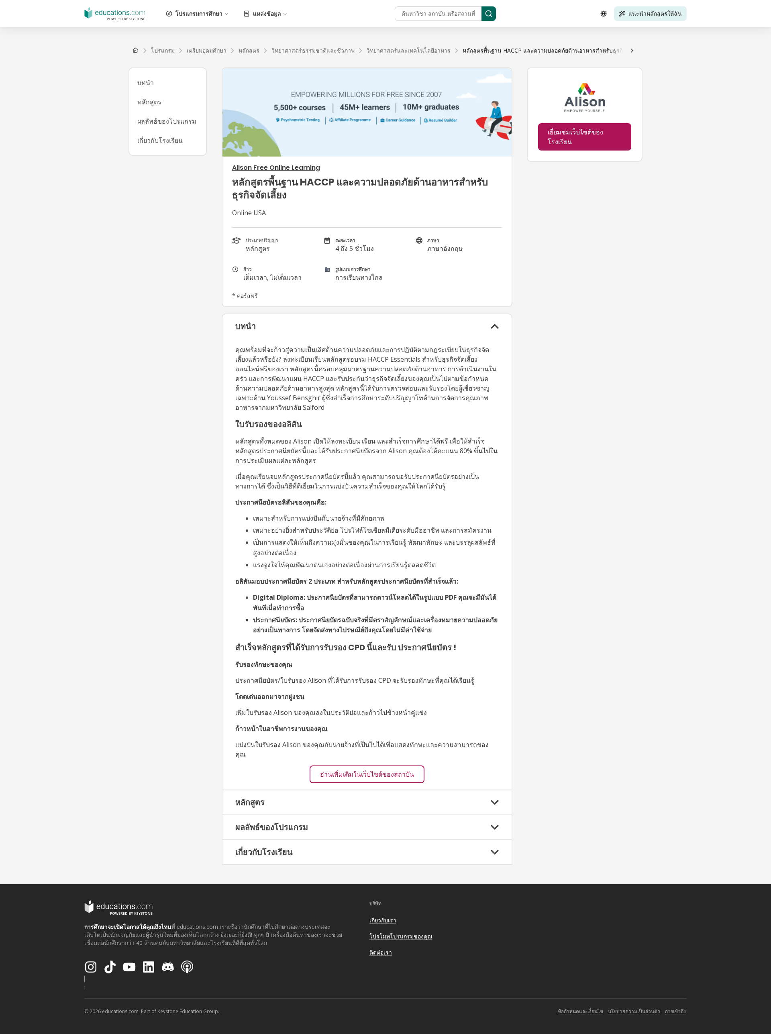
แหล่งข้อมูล (267, 13)
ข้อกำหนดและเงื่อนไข (580, 1011)
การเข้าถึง (675, 1011)
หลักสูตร (149, 102)
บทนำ (145, 82)
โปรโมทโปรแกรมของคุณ (400, 936)
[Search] (488, 13)
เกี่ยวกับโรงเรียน (160, 140)
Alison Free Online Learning (276, 167)
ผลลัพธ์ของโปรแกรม (166, 121)
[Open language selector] (603, 13)
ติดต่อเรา (380, 952)
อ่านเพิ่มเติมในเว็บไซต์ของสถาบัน (367, 774)
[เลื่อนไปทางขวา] (632, 50)
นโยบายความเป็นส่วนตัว (634, 1011)
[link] (554, 51)
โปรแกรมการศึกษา (198, 13)
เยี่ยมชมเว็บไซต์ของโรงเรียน (575, 137)
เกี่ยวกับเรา (382, 920)
